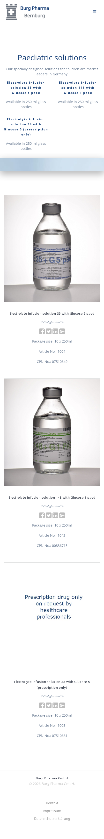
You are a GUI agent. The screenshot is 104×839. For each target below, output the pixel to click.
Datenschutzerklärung (52, 818)
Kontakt (52, 803)
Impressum (52, 810)
